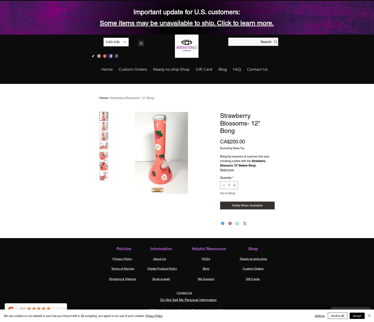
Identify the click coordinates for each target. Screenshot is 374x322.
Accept (357, 316)
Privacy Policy (154, 316)
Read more (227, 169)
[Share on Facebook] (222, 223)
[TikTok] (93, 56)
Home (103, 98)
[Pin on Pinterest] (230, 223)
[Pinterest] (105, 56)
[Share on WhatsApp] (237, 223)
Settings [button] (320, 316)
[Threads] (99, 56)
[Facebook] (111, 56)
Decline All (337, 316)
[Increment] (234, 185)
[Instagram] (116, 56)
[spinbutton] (229, 185)
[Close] (369, 316)
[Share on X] (245, 223)
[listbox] (116, 42)
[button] (116, 42)
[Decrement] (223, 185)
